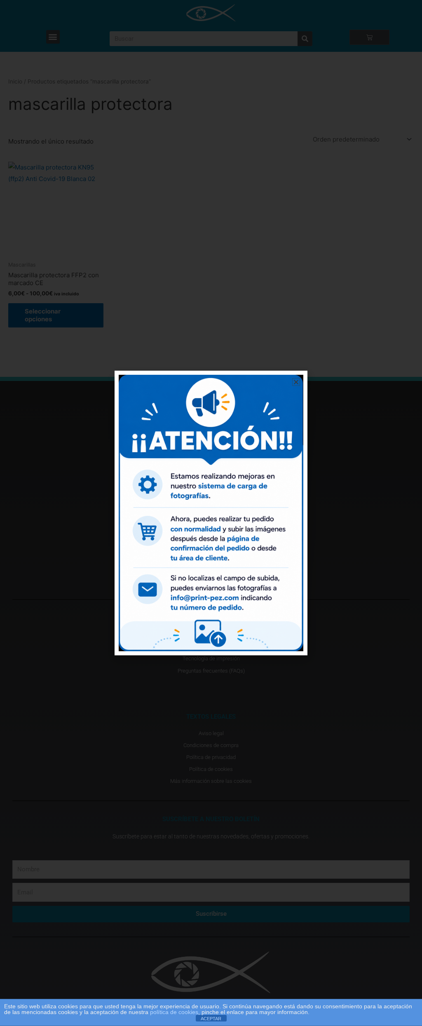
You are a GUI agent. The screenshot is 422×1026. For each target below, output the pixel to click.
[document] (211, 513)
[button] (296, 382)
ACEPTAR (211, 1018)
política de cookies (174, 1012)
